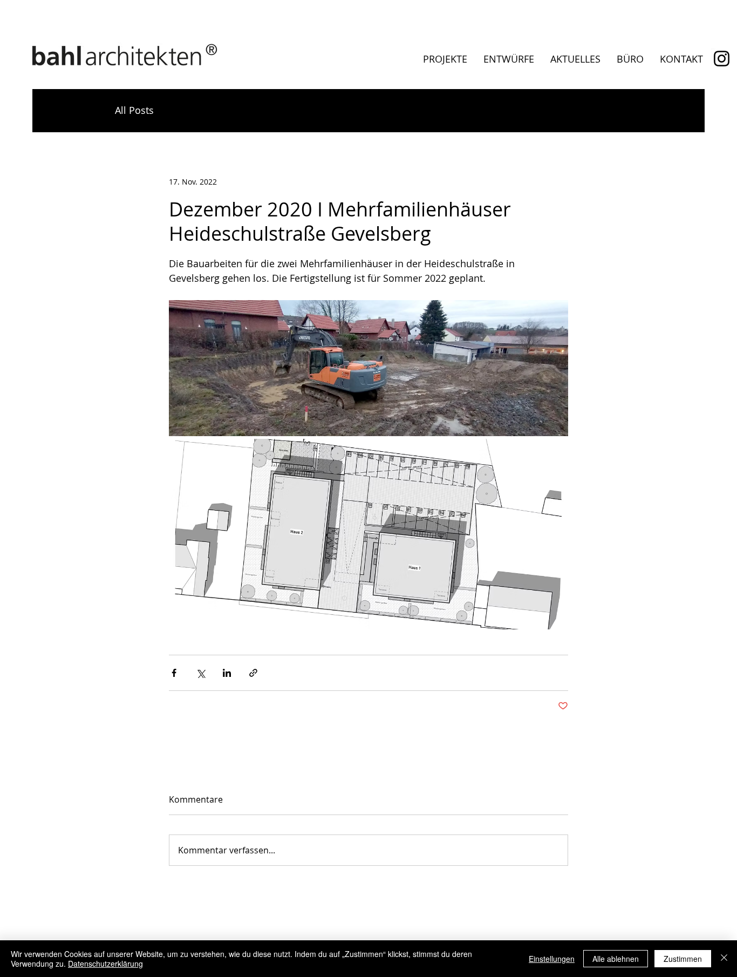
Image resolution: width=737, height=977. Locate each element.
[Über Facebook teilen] (174, 673)
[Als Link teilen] (253, 673)
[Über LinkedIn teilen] (227, 673)
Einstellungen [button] (552, 958)
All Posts (134, 110)
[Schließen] (724, 958)
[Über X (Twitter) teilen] (200, 673)
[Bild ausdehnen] (368, 368)
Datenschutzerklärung (105, 963)
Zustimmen (683, 958)
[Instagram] (721, 58)
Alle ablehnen (615, 958)
